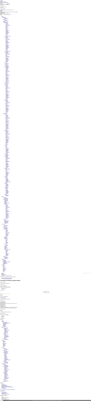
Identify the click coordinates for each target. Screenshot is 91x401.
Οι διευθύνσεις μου (4, 393)
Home (2, 16)
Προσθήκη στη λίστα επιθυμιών (4, 296)
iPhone (7, 74)
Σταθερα (4, 21)
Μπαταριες (6, 84)
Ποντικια (6, 247)
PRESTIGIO (7, 32)
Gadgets (3, 321)
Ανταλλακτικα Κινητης (5, 366)
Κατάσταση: (1, 282)
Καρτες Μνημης (6, 257)
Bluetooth (6, 373)
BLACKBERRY (8, 25)
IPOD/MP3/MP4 (8, 42)
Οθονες (5, 243)
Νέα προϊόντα (3, 384)
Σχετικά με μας (3, 387)
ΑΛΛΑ (7, 182)
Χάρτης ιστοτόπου (4, 388)
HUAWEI (7, 26)
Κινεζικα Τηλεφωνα (8, 51)
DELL (6, 88)
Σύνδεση (1, 1)
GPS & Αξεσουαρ (5, 263)
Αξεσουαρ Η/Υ (6, 245)
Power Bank (7, 215)
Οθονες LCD (6, 22)
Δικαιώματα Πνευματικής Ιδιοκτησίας (6, 386)
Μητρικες (6, 238)
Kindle (7, 121)
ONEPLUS (7, 31)
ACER (7, 23)
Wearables (4, 259)
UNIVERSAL (7, 80)
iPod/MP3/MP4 (7, 56)
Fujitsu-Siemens (8, 232)
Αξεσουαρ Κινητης (5, 113)
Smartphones (4, 17)
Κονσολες (7, 144)
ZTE (6, 49)
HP (6, 241)
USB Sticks (6, 361)
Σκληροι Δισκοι (6, 237)
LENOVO (7, 28)
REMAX (7, 125)
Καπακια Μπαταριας (7, 66)
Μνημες (5, 236)
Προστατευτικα (6, 154)
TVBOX (4, 264)
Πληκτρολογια (6, 248)
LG (6, 43)
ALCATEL (7, 52)
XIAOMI (7, 34)
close (1, 400)
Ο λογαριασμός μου (2, 390)
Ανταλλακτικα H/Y (5, 228)
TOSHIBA (7, 235)
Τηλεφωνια (3, 363)
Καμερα (5, 201)
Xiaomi (7, 128)
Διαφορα (6, 82)
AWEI (6, 183)
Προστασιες (6, 358)
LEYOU (7, 178)
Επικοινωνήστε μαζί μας (4, 385)
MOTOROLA (7, 30)
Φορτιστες (6, 194)
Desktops (4, 226)
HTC (6, 54)
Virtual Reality (4, 262)
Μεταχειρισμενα (6, 20)
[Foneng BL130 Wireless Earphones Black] (7, 278)
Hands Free (6, 168)
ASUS (6, 24)
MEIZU (7, 29)
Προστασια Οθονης (7, 130)
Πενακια (5, 145)
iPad (6, 55)
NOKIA (7, 45)
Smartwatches (4, 260)
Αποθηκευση (4, 256)
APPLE (7, 86)
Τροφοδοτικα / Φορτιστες (7, 249)
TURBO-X (7, 81)
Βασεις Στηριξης (6, 187)
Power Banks (6, 176)
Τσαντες (5, 246)
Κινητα (4, 19)
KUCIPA (7, 184)
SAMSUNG (7, 47)
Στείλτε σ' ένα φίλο (4, 288)
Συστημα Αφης (6, 36)
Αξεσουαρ (4, 219)
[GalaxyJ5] (1, 0)
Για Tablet (7, 127)
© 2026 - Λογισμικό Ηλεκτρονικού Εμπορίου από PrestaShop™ (7, 389)
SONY (7, 33)
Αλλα (6, 35)
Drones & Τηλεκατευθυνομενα (6, 261)
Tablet (2, 196)
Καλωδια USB (6, 156)
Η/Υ (2, 347)
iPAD (6, 41)
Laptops (4, 224)
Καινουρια (6, 18)
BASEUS (7, 117)
